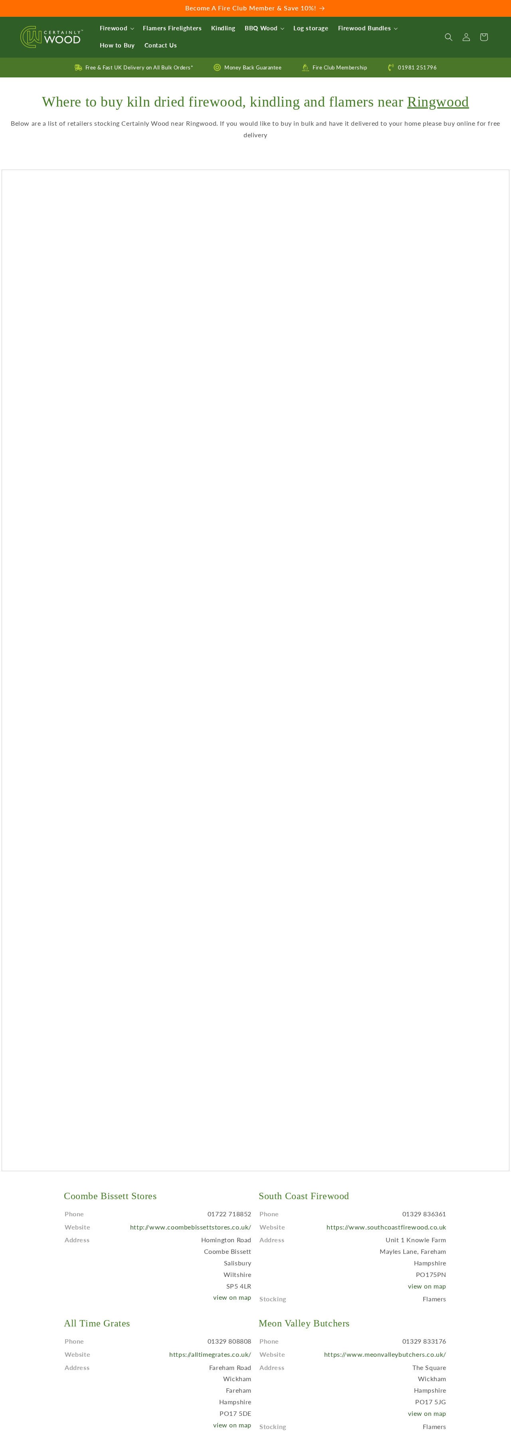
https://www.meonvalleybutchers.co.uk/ (385, 1354)
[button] (117, 28)
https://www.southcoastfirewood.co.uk (386, 1227)
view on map (232, 1297)
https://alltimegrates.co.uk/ (210, 1354)
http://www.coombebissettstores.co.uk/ (191, 1227)
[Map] (255, 670)
